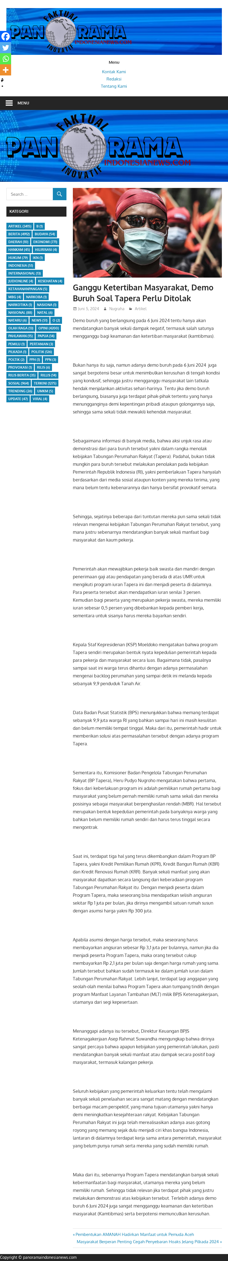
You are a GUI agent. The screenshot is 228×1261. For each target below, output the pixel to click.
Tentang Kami (114, 86)
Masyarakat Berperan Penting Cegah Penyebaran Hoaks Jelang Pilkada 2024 (148, 1241)
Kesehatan (50, 281)
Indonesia (20, 265)
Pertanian (41, 344)
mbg (14, 297)
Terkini (45, 383)
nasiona (46, 305)
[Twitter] (5, 47)
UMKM (45, 391)
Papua (46, 336)
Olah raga (20, 328)
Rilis (43, 367)
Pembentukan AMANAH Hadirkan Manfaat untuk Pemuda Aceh (134, 1234)
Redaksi (114, 79)
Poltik (16, 360)
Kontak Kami (114, 71)
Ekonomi (45, 242)
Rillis (48, 375)
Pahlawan (20, 336)
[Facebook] (5, 36)
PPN (50, 360)
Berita (19, 234)
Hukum (18, 258)
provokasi (20, 367)
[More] (5, 69)
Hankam (19, 250)
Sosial (18, 383)
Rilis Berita (22, 375)
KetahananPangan (27, 289)
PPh (34, 360)
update (18, 399)
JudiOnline (20, 281)
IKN (38, 258)
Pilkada (17, 352)
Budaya (45, 234)
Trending (20, 391)
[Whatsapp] (5, 58)
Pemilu (16, 344)
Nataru (17, 320)
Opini (48, 328)
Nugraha (117, 308)
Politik (41, 352)
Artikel (141, 308)
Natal (45, 312)
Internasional (24, 273)
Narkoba (36, 297)
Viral (40, 399)
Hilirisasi (46, 250)
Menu (23, 103)
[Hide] (2, 81)
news (40, 320)
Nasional (20, 312)
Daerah (18, 242)
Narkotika (20, 305)
